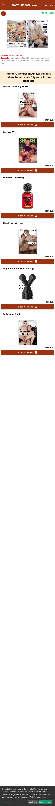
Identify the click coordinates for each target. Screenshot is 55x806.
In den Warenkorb (25, 125)
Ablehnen (33, 802)
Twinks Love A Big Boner (15, 86)
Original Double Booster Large (18, 268)
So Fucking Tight (11, 314)
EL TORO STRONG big (14, 177)
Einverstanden (45, 802)
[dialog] (27, 796)
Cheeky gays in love (13, 223)
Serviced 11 (8, 132)
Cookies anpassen (9, 802)
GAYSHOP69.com (24, 5)
